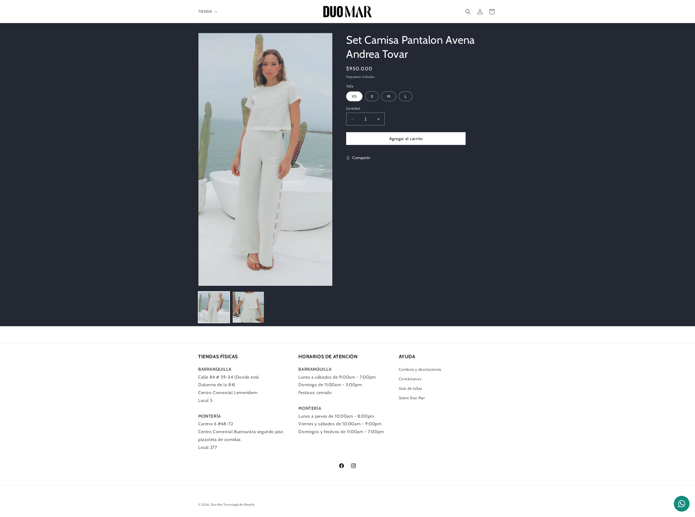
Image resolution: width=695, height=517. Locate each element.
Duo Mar (217, 504)
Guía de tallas (410, 388)
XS (354, 96)
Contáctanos (410, 378)
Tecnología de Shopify (239, 504)
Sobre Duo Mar (412, 397)
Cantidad (353, 108)
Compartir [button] (361, 157)
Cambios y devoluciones (420, 369)
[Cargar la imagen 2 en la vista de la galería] (248, 307)
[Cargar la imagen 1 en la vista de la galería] (214, 307)
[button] (207, 11)
